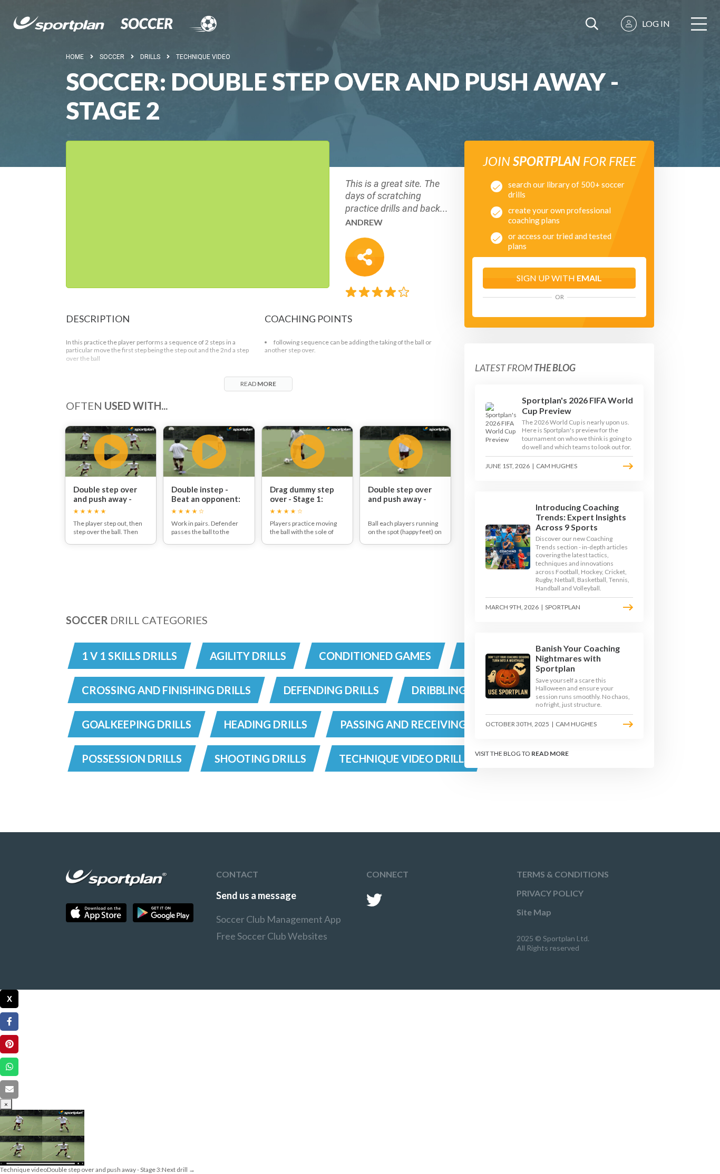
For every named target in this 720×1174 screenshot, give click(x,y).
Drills (150, 57)
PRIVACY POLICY (550, 893)
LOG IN (656, 23)
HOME (75, 57)
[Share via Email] (9, 1089)
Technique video (203, 57)
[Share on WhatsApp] (9, 1067)
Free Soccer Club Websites (271, 936)
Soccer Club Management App (278, 919)
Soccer (112, 57)
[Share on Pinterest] (9, 1044)
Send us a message (256, 895)
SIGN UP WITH (559, 278)
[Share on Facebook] (9, 1021)
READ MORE (550, 753)
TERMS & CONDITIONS (563, 874)
